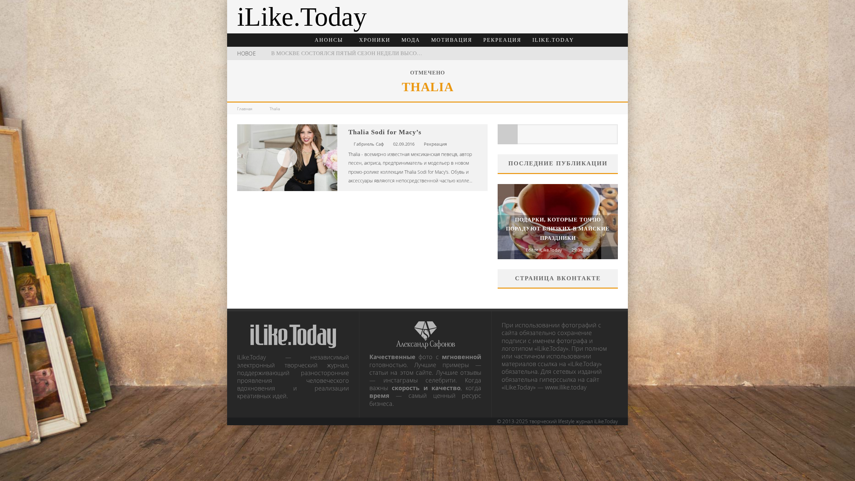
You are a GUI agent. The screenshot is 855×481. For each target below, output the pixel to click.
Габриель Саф (369, 144)
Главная (244, 109)
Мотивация (451, 40)
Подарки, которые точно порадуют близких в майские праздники (558, 228)
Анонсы (329, 40)
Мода (410, 40)
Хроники (374, 40)
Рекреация (502, 40)
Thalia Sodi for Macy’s (384, 132)
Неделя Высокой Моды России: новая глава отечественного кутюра (377, 53)
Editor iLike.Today (544, 250)
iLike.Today (553, 40)
